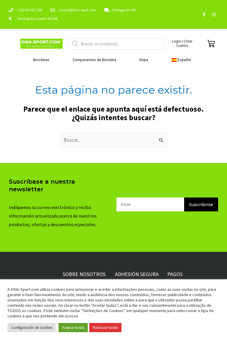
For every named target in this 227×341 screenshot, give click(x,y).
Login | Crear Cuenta (182, 43)
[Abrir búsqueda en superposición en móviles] (117, 44)
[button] (182, 60)
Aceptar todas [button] (73, 327)
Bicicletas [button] (41, 60)
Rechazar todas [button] (105, 327)
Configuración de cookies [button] (31, 327)
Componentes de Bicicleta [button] (94, 60)
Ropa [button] (144, 60)
